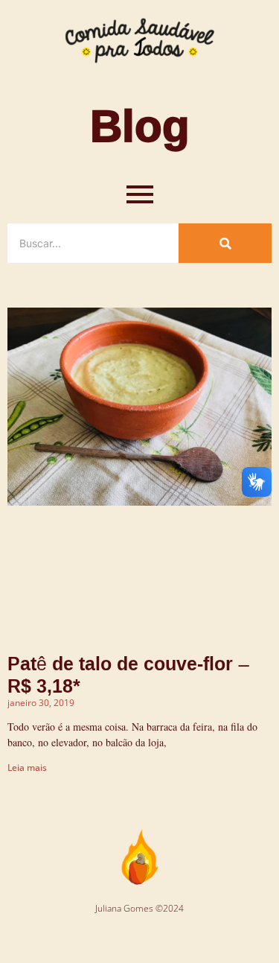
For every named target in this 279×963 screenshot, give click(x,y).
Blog (140, 124)
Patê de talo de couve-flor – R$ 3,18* (128, 674)
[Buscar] (225, 243)
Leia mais (27, 767)
